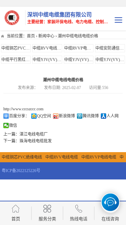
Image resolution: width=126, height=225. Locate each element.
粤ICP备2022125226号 (21, 170)
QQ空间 (44, 116)
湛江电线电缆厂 (33, 134)
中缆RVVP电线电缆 (81, 48)
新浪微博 (67, 116)
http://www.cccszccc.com (23, 109)
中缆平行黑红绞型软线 (21, 59)
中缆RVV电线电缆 (49, 48)
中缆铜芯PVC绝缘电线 (21, 48)
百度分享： (19, 116)
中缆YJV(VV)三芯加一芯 (55, 59)
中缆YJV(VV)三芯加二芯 (86, 59)
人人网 (113, 116)
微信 (13, 125)
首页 (31, 36)
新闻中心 (46, 36)
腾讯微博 (91, 116)
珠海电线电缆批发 (35, 141)
